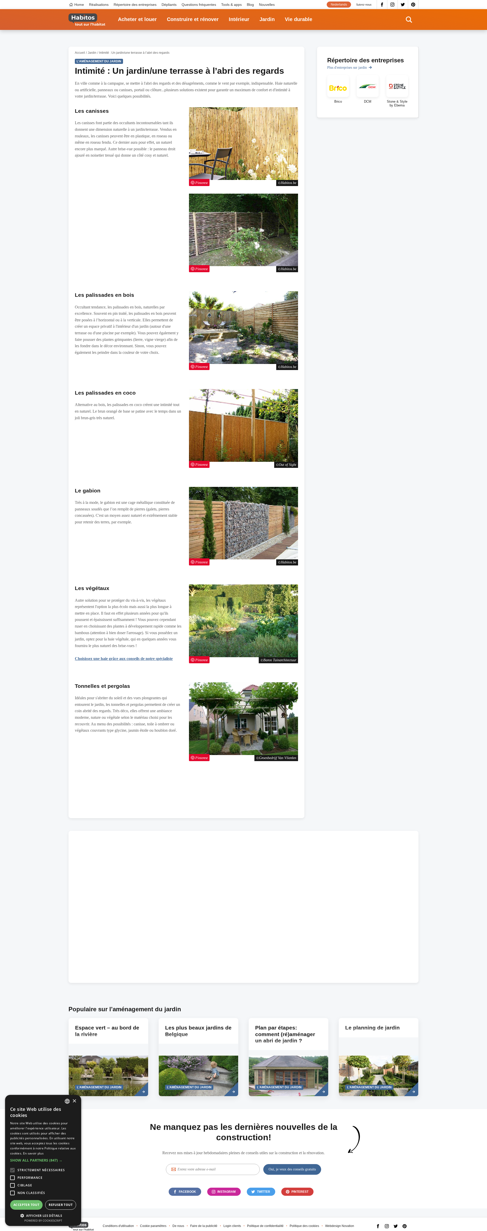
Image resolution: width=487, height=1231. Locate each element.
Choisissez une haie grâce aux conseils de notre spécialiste (124, 658)
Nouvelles (267, 4)
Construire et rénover (193, 19)
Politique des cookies (304, 1226)
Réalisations (99, 4)
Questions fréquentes (199, 4)
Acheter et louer (137, 19)
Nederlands (339, 4)
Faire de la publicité (203, 1226)
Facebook (382, 4)
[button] (43, 1160)
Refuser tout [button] (61, 1205)
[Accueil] (86, 19)
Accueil (80, 52)
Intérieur (239, 19)
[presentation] (108, 1057)
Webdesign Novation (339, 1226)
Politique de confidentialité (265, 1226)
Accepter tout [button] (26, 1205)
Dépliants (169, 4)
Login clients (232, 1226)
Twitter (403, 4)
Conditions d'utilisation (118, 1226)
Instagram (392, 4)
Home (79, 4)
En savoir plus (33, 1153)
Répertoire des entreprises (135, 4)
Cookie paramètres (153, 1226)
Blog (250, 4)
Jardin (267, 19)
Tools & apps (231, 4)
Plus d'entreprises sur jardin (347, 67)
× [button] (74, 1101)
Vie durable (298, 19)
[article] (338, 91)
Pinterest (413, 4)
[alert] (43, 1160)
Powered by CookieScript (43, 1220)
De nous (178, 1226)
